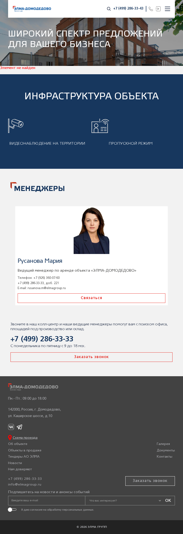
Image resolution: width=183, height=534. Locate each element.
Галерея (163, 444)
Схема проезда (25, 437)
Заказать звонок (91, 357)
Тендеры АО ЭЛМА (24, 456)
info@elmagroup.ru (24, 484)
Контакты (164, 456)
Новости (15, 463)
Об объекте (17, 444)
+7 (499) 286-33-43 (128, 8)
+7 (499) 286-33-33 (41, 339)
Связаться (91, 298)
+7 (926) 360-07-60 (46, 278)
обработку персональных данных (70, 509)
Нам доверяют (20, 469)
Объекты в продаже (24, 450)
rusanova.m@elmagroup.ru (47, 288)
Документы (166, 450)
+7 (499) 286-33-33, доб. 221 (38, 283)
